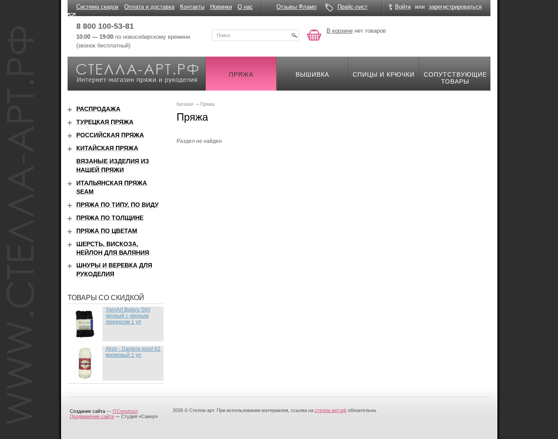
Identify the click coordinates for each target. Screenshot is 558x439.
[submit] (294, 35)
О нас (245, 6)
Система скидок (97, 6)
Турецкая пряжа (104, 121)
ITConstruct (125, 411)
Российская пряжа (110, 135)
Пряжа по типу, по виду (117, 204)
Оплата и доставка (149, 6)
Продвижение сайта (92, 416)
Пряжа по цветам (106, 230)
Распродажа (98, 108)
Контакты (192, 6)
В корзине (340, 30)
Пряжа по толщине (109, 217)
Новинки (221, 6)
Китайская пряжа (107, 148)
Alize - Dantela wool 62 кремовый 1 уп (132, 352)
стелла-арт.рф (331, 410)
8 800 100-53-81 (105, 26)
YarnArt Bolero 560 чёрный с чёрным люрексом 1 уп (127, 316)
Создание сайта (87, 411)
